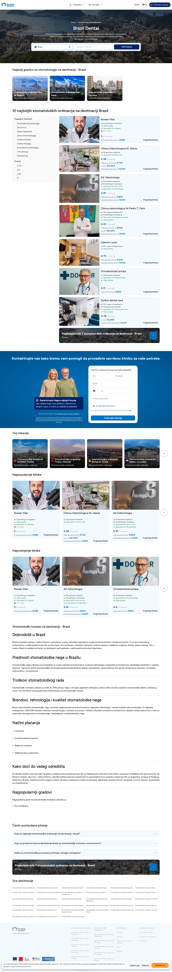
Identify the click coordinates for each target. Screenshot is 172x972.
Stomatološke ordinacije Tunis (47, 910)
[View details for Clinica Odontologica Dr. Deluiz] (109, 158)
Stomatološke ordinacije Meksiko (121, 899)
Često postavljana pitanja (124, 942)
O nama (120, 932)
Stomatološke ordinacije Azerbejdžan (49, 892)
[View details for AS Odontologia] (109, 188)
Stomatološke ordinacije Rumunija (48, 905)
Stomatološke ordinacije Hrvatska (72, 888)
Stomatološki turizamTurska (80, 945)
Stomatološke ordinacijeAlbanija (104, 941)
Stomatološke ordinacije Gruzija (22, 899)
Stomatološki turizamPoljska (80, 957)
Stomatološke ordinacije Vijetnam (146, 910)
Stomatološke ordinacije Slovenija (122, 905)
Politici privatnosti (23, 966)
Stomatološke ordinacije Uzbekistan (24, 916)
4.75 (19, 166)
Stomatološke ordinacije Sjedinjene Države (97, 911)
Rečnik (119, 951)
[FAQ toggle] (86, 833)
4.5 (18, 170)
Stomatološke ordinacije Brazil (96, 892)
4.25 (19, 174)
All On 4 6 (21, 127)
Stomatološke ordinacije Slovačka (97, 905)
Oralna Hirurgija (24, 143)
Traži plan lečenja (160, 5)
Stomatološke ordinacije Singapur (72, 905)
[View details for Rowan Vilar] (109, 129)
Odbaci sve (135, 965)
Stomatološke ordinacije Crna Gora (146, 899)
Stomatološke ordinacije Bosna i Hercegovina (71, 893)
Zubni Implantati (24, 131)
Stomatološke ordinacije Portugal (23, 905)
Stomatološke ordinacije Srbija (145, 888)
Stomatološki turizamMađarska (80, 933)
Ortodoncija (22, 151)
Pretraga (127, 47)
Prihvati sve (160, 965)
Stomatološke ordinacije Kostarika (122, 892)
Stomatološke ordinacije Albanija (23, 892)
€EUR (137, 5)
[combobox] (76, 47)
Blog (118, 947)
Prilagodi (145, 965)
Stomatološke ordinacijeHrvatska (104, 953)
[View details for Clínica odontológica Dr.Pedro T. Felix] (109, 221)
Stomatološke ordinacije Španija (145, 905)
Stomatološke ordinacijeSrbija (104, 959)
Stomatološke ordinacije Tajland (22, 910)
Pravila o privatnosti (73, 414)
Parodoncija (22, 156)
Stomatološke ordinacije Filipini (47, 916)
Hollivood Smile (24, 139)
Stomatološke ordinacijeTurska (104, 947)
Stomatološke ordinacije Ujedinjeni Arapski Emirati (72, 911)
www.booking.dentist (83, 970)
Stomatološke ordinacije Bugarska (122, 888)
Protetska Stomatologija (28, 123)
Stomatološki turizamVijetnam (80, 951)
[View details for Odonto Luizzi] (109, 252)
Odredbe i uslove (62, 414)
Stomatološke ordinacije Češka (145, 892)
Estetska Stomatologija (27, 147)
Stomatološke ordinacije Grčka (47, 899)
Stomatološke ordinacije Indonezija (122, 910)
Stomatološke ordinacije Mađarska (23, 888)
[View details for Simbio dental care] (109, 311)
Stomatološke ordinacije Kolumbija (72, 916)
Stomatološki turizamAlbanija (80, 939)
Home (73, 22)
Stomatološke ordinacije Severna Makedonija (97, 900)
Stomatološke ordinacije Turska (47, 888)
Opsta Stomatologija (26, 135)
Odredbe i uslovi (146, 932)
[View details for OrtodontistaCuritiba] (109, 281)
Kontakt (120, 937)
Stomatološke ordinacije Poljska (96, 888)
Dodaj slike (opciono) (105, 406)
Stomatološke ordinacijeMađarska (104, 935)
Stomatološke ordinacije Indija (71, 899)
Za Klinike (143, 941)
